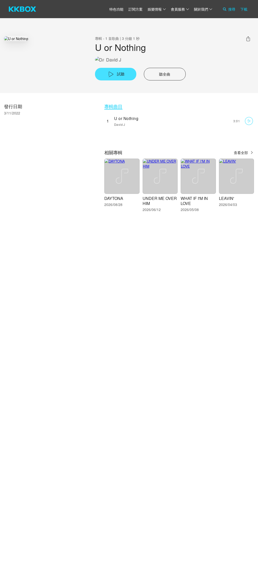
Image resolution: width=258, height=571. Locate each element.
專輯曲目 (113, 106)
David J (113, 59)
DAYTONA (113, 198)
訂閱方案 (135, 9)
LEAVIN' (226, 198)
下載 (243, 9)
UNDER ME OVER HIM (160, 200)
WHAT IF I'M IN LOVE (194, 200)
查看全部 (241, 152)
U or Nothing (126, 118)
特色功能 (116, 9)
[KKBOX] (22, 9)
